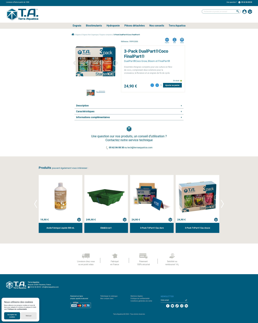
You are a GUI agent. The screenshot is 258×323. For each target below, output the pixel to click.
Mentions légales (137, 296)
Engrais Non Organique (90, 35)
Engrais (77, 25)
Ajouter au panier (172, 85)
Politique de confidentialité (17, 309)
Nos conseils (156, 25)
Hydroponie (113, 25)
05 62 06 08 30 (246, 2)
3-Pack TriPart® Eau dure (152, 228)
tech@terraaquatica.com (139, 147)
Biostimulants (94, 25)
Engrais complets (106, 35)
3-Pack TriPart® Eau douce (197, 228)
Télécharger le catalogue (109, 296)
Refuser (29, 316)
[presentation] (74, 62)
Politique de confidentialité (140, 298)
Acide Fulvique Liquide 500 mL (60, 228)
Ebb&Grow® (106, 228)
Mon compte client (106, 298)
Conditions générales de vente (141, 301)
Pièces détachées (134, 25)
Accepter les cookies (12, 316)
